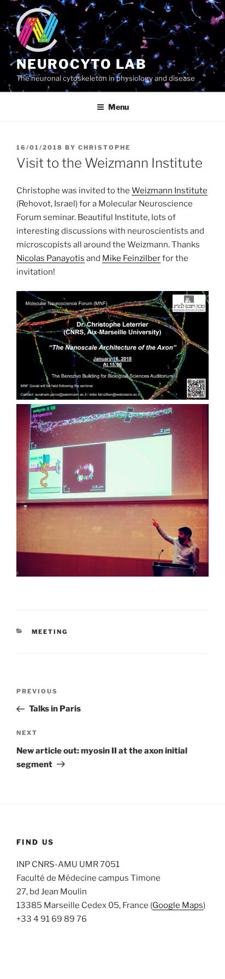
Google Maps (177, 905)
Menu (118, 106)
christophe (104, 147)
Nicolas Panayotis (50, 258)
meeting (50, 632)
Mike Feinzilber (131, 258)
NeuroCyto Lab (81, 64)
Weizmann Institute (170, 190)
